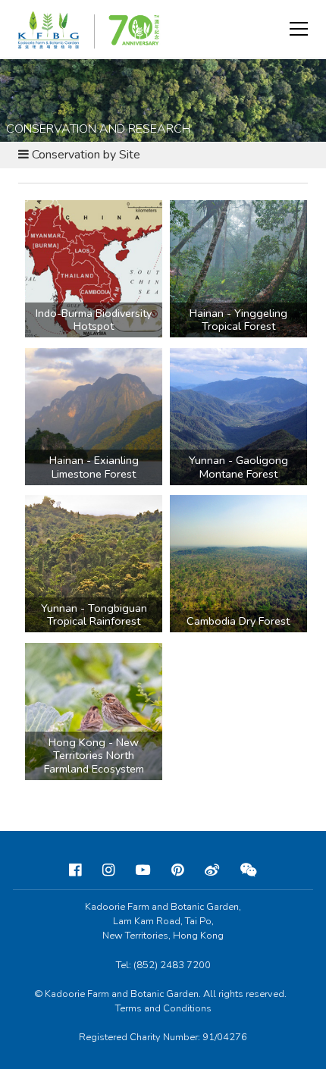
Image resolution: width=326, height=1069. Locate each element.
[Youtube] (143, 870)
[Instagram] (108, 870)
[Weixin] (248, 870)
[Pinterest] (177, 870)
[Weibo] (212, 870)
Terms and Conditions (163, 1008)
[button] (299, 29)
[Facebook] (75, 870)
